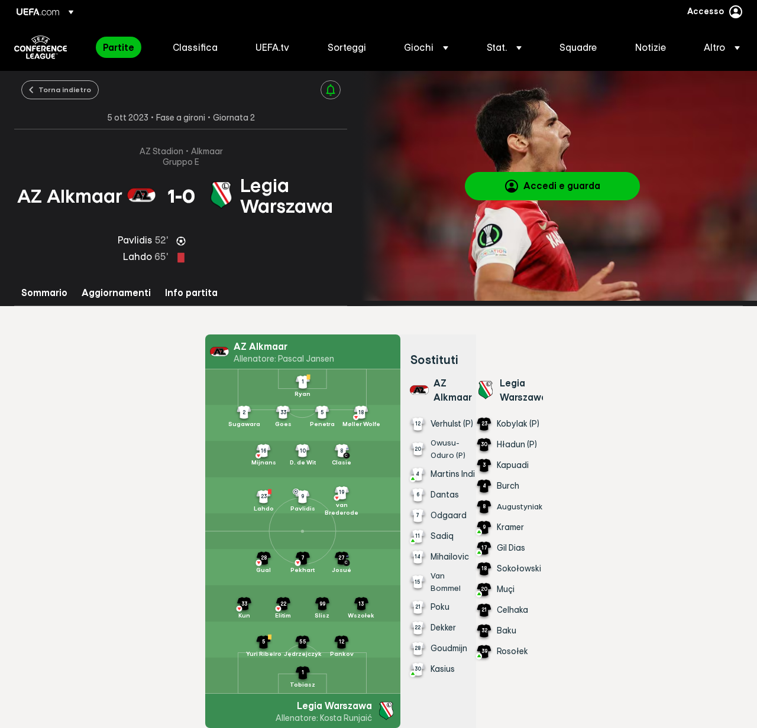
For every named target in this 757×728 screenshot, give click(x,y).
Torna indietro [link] (64, 89)
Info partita (191, 293)
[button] (426, 47)
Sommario (44, 293)
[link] (118, 47)
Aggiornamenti (116, 293)
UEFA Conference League (40, 47)
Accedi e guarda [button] (561, 185)
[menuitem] (123, 47)
